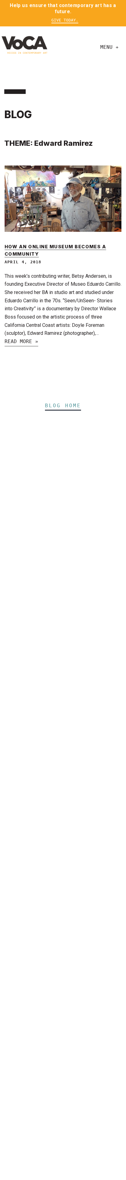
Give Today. (64, 20)
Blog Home (63, 405)
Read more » (21, 341)
